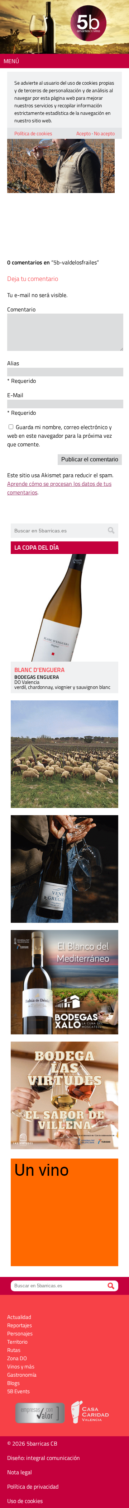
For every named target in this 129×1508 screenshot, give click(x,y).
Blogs (13, 1383)
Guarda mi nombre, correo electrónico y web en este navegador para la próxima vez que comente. (59, 435)
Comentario (21, 309)
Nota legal (19, 1472)
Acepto (83, 133)
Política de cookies (33, 133)
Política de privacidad (32, 1486)
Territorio (17, 1342)
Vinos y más (20, 1366)
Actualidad (19, 1317)
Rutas (13, 1350)
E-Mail (15, 395)
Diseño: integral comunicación (43, 1457)
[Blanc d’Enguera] (64, 608)
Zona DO (17, 1358)
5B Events (18, 1391)
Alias (13, 363)
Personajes (20, 1333)
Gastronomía (22, 1375)
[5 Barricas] (88, 24)
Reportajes (19, 1325)
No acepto (104, 133)
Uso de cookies (25, 1501)
